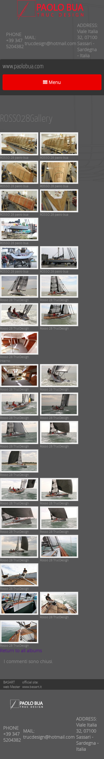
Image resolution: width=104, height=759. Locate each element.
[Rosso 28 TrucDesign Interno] (19, 353)
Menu (54, 82)
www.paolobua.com (23, 67)
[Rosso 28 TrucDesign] (19, 296)
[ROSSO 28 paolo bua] (19, 153)
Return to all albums (21, 650)
